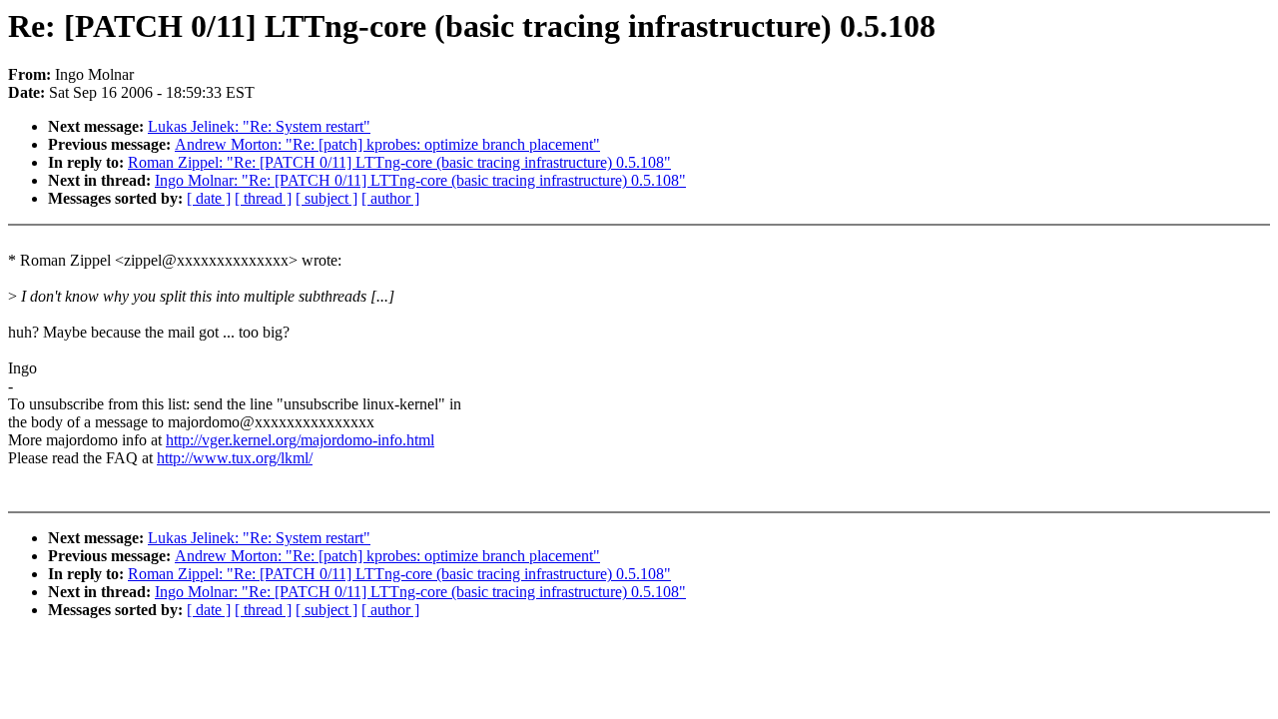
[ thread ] (263, 198)
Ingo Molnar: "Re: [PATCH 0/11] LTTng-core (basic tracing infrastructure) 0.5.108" (420, 180)
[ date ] (209, 198)
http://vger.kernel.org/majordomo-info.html (300, 439)
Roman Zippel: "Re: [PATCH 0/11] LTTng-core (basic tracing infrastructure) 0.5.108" (399, 162)
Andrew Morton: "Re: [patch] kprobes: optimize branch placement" (387, 144)
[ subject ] (326, 198)
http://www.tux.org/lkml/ (235, 457)
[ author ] (390, 198)
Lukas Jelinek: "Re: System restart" (259, 126)
